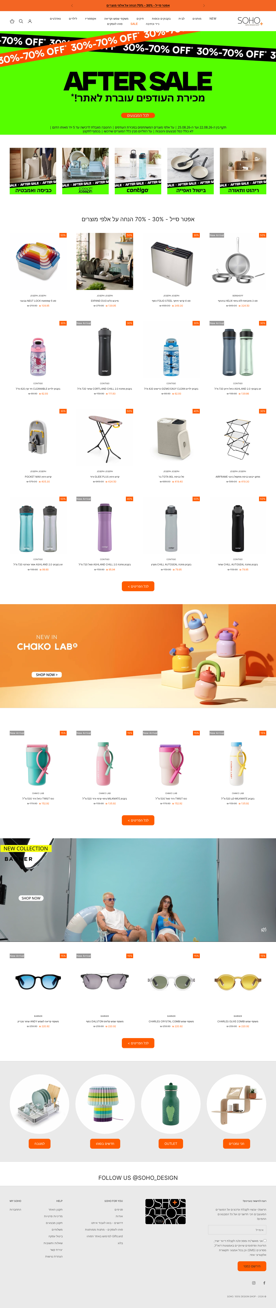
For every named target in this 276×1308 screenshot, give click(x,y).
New (213, 18)
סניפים (119, 1209)
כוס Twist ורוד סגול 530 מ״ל (171, 798)
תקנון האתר (55, 1209)
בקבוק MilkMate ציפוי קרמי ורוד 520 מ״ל (104, 798)
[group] (138, 83)
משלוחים (57, 1229)
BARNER (238, 1016)
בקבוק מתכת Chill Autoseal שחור (238, 564)
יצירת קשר (56, 1249)
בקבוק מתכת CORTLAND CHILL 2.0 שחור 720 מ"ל (104, 388)
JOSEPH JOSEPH (171, 295)
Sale (134, 23)
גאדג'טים (55, 18)
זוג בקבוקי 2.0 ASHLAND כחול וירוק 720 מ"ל (238, 388)
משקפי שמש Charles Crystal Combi (171, 1021)
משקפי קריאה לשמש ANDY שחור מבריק (38, 1021)
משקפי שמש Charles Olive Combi (237, 1021)
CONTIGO (238, 383)
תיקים (140, 18)
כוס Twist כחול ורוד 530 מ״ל (38, 798)
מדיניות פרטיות (53, 1216)
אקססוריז (90, 18)
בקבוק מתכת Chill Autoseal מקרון (171, 564)
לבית (181, 18)
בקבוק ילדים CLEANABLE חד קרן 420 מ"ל (38, 388)
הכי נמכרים (236, 1144)
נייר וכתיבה (152, 23)
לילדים (73, 18)
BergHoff (238, 295)
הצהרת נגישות (54, 1256)
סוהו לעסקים (114, 23)
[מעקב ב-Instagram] (254, 1283)
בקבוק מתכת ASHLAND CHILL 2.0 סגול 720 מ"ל (105, 564)
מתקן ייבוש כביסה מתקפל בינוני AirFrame (238, 476)
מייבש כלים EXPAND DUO (105, 300)
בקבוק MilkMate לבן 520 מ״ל (237, 798)
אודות (119, 1216)
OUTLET (170, 1144)
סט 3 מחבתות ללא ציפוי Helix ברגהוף (238, 300)
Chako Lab (238, 793)
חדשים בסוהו (105, 1144)
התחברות (15, 1209)
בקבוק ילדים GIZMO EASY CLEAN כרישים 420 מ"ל (171, 388)
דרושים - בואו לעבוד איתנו (107, 1222)
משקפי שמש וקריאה (116, 18)
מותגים (197, 18)
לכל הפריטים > (138, 586)
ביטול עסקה (55, 1236)
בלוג (120, 1243)
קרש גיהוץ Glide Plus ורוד (104, 476)
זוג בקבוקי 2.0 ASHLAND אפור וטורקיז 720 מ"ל (38, 564)
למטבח (40, 1144)
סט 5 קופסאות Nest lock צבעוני (38, 300)
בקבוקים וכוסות (161, 18)
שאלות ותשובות (53, 1243)
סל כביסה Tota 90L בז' (171, 476)
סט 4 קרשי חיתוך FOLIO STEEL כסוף (171, 300)
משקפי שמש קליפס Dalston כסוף (104, 1021)
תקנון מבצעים (54, 1222)
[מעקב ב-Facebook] (264, 1283)
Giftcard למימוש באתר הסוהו (105, 1236)
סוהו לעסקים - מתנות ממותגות (104, 1229)
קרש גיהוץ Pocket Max (38, 476)
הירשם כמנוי (251, 1266)
